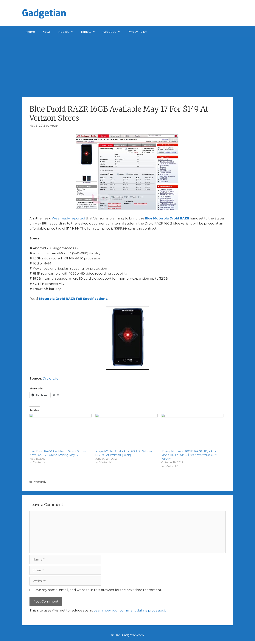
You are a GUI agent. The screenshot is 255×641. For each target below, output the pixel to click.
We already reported (68, 218)
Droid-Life (50, 378)
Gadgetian (44, 13)
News (46, 31)
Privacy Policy (137, 31)
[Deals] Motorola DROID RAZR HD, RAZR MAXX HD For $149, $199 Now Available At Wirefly (189, 455)
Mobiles (63, 31)
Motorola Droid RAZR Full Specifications (73, 299)
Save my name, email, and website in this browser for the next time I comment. (98, 590)
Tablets (86, 31)
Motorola (40, 481)
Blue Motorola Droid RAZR (167, 218)
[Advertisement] (127, 65)
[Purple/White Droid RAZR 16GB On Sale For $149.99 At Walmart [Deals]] (126, 431)
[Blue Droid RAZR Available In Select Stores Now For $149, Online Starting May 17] (60, 431)
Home (30, 31)
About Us (109, 31)
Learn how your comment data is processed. (130, 610)
